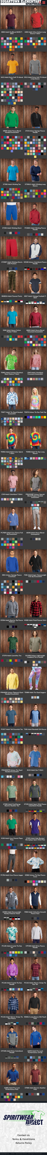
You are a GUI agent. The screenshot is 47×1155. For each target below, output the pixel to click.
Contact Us (23, 1135)
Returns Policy (24, 1143)
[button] (40, 2)
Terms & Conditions (23, 1139)
